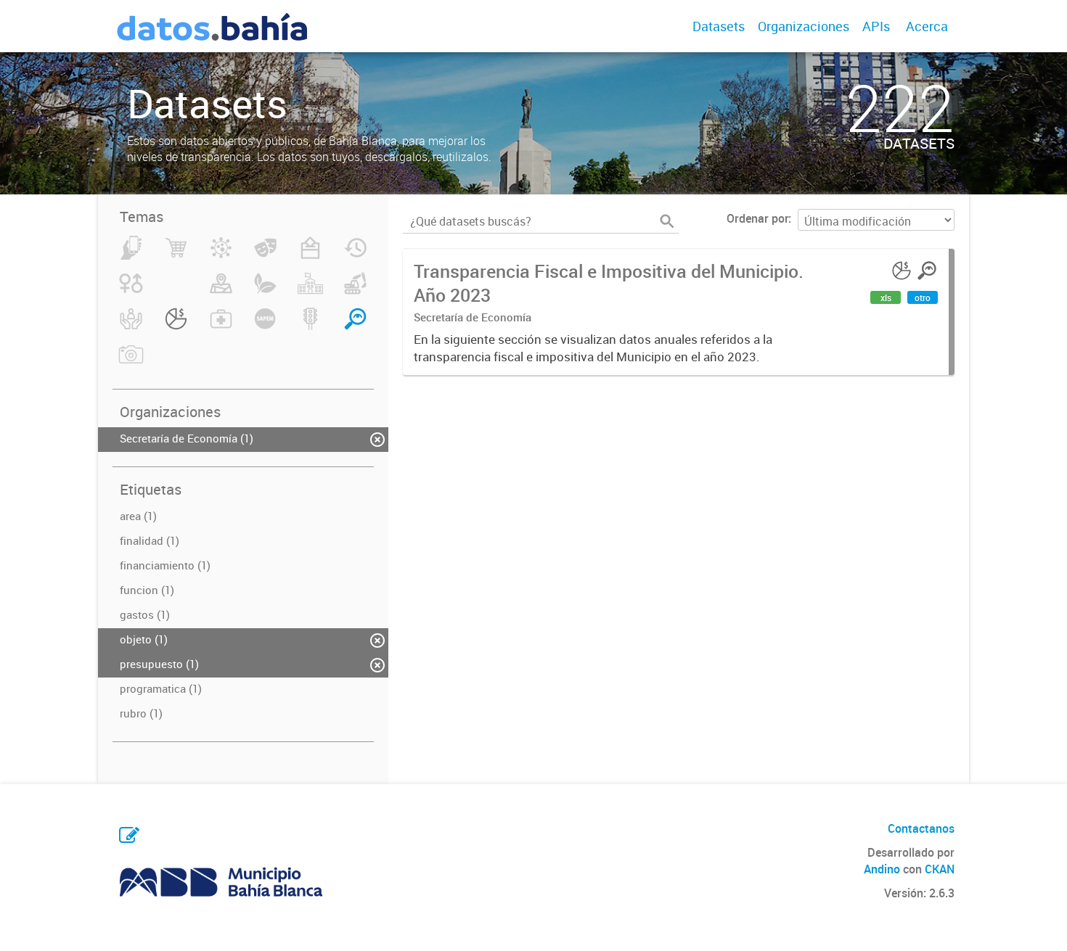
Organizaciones (803, 26)
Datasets (718, 26)
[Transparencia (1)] (355, 327)
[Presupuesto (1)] (176, 327)
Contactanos (921, 828)
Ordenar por (757, 218)
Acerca (927, 26)
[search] (667, 221)
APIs (876, 26)
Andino (882, 869)
